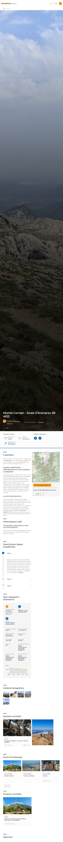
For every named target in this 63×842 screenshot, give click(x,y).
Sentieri (8, 8)
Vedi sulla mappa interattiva (41, 485)
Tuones (45, 776)
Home (4, 8)
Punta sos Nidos (28, 776)
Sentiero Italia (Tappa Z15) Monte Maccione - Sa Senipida (15, 819)
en (52, 3)
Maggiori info (9, 423)
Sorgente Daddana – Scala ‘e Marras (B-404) (16, 741)
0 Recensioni (40, 422)
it (50, 3)
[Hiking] (35, 438)
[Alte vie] (40, 438)
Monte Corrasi (9, 776)
